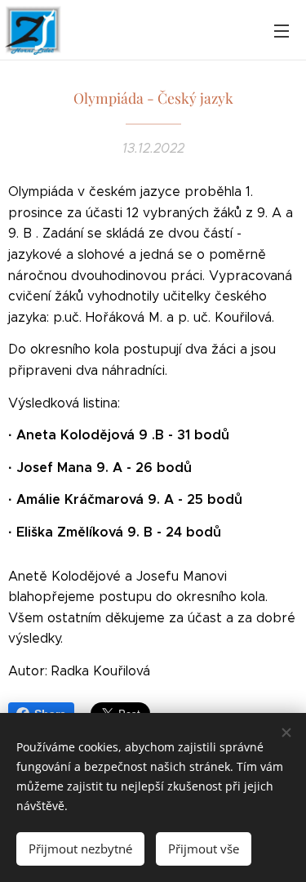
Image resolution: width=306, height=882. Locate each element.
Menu (281, 30)
